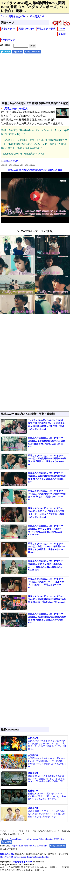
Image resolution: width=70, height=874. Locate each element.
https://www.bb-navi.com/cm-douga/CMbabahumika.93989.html (34, 839)
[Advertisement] (35, 78)
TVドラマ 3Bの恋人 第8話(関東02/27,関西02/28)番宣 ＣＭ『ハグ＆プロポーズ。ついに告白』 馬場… (34, 7)
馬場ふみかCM (8, 28)
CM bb (62, 28)
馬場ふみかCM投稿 (46, 28)
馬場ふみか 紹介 (26, 28)
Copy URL (17, 51)
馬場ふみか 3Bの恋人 (16, 108)
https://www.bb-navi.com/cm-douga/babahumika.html (24, 857)
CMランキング (8, 39)
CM (3, 16)
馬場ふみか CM (17, 16)
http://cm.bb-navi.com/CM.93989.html (30, 845)
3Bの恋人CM (36, 16)
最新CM (62, 34)
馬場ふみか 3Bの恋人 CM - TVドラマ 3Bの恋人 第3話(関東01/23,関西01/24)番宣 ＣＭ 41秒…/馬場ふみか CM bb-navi (47, 599)
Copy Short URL (32, 51)
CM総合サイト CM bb (22, 861)
